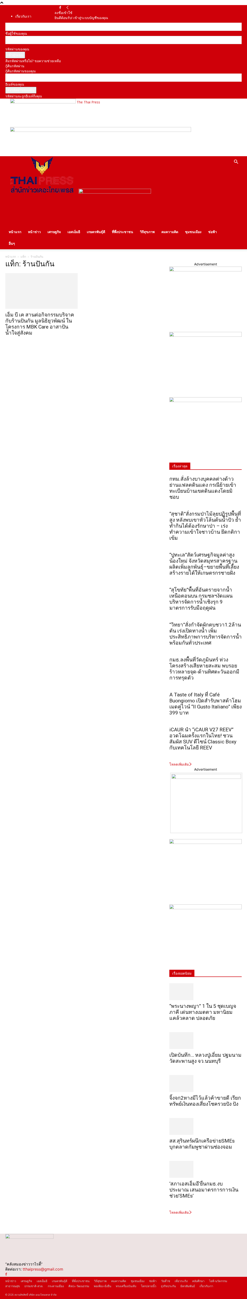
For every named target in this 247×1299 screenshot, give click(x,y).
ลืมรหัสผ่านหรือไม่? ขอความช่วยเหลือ (33, 61)
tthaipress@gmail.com (43, 1269)
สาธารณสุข (12, 1286)
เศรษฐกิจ (54, 231)
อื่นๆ (12, 243)
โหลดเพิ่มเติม (179, 764)
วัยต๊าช (165, 1281)
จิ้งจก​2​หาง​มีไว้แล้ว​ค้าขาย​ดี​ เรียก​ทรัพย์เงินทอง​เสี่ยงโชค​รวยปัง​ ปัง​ (205, 1101)
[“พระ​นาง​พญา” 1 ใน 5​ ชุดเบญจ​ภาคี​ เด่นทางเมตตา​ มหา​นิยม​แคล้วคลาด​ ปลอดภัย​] (205, 991)
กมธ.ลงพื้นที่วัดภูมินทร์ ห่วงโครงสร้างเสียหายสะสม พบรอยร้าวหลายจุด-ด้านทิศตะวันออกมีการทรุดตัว (204, 669)
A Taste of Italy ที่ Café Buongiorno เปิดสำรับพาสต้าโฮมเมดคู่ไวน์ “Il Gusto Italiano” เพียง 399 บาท (205, 704)
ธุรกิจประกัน (168, 1286)
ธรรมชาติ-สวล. (33, 1286)
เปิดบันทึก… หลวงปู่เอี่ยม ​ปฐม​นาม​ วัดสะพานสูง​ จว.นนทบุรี (205, 1058)
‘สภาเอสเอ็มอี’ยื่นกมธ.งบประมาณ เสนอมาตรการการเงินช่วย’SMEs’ (203, 1190)
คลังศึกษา (198, 1281)
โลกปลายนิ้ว (148, 1286)
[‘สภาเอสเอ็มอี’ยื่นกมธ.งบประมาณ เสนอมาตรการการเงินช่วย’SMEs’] (205, 1169)
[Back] (67, 7)
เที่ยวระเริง (181, 1281)
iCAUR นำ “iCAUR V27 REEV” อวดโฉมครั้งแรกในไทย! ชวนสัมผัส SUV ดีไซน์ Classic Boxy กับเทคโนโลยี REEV (202, 739)
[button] (236, 162)
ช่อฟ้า (212, 231)
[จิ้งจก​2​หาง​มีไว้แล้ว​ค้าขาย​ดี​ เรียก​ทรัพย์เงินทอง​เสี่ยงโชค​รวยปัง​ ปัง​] (205, 1083)
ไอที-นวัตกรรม (218, 1281)
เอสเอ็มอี (74, 231)
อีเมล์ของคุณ (14, 84)
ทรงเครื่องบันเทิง (126, 1286)
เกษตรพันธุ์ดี (96, 231)
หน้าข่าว (34, 231)
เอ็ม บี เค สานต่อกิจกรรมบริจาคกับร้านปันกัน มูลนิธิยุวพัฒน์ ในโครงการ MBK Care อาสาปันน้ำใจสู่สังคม (39, 324)
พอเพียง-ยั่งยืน (102, 1286)
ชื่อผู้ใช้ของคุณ (16, 33)
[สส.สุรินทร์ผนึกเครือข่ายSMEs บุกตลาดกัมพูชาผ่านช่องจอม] (205, 1126)
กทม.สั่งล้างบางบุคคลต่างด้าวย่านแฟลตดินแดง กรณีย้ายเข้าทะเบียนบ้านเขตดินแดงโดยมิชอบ (202, 488)
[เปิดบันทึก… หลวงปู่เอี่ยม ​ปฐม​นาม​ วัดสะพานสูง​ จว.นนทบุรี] (205, 1040)
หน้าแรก (15, 231)
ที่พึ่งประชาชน (122, 231)
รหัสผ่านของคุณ (17, 49)
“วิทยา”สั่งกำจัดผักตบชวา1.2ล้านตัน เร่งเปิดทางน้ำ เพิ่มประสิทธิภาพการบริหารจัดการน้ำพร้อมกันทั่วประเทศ (205, 634)
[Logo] (42, 192)
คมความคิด (169, 231)
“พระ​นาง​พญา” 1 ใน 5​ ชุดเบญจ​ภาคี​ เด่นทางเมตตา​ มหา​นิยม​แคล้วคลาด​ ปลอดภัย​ (202, 1012)
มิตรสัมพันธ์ (187, 1286)
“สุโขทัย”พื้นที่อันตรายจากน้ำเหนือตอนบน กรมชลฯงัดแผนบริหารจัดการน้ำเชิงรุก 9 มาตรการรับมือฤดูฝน (201, 599)
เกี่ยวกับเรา (23, 16)
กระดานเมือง (56, 1286)
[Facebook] (60, 7)
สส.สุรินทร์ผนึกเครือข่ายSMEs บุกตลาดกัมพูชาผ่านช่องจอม (202, 1144)
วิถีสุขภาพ (147, 231)
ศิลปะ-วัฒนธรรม (79, 1286)
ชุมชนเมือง (193, 231)
